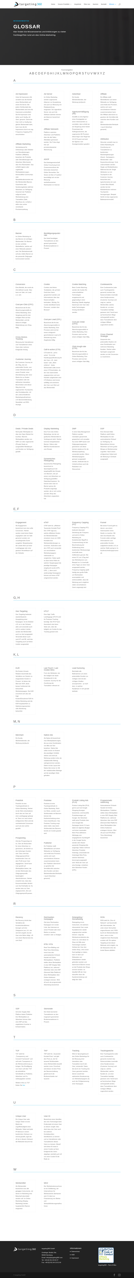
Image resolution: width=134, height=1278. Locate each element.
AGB (72, 1255)
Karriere (95, 4)
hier (24, 1085)
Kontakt (103, 4)
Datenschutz (75, 1251)
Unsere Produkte (64, 4)
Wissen (111, 4)
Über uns (87, 4)
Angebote (77, 4)
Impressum (75, 1258)
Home (53, 4)
